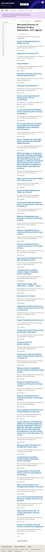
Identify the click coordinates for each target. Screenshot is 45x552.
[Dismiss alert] (43, 2)
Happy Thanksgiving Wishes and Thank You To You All (28, 191)
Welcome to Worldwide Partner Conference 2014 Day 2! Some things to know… (29, 384)
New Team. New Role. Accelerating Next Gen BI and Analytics (29, 75)
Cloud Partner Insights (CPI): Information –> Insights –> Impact (29, 285)
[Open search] (39, 10)
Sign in (42, 10)
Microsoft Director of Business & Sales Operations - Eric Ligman (26, 21)
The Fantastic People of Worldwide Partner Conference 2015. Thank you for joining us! (30, 204)
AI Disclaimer (3, 549)
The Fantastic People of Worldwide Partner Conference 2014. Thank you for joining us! (30, 356)
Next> (18, 536)
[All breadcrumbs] (18, 21)
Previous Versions (11, 549)
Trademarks (9, 551)
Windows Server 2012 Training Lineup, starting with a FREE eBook (30, 331)
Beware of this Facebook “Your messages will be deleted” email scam (30, 486)
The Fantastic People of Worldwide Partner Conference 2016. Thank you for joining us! (30, 111)
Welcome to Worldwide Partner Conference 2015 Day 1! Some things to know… (29, 246)
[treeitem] (8, 25)
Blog (17, 549)
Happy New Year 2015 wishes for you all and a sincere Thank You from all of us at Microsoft (30, 308)
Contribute (22, 549)
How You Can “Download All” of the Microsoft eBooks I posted (29, 259)
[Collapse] (15, 20)
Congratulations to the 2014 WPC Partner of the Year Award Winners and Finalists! (29, 473)
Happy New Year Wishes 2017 (27, 86)
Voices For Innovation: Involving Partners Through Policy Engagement (30, 526)
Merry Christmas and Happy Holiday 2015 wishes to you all (30, 179)
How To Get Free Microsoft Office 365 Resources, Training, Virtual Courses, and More (30, 499)
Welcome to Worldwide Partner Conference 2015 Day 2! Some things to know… (29, 232)
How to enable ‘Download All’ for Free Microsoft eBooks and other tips (30, 411)
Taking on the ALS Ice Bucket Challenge (24, 343)
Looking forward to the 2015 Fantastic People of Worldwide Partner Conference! (27, 272)
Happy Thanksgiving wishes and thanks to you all (28, 42)
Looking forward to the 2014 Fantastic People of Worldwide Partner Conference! (27, 459)
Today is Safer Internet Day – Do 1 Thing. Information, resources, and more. (28, 512)
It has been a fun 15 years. (26, 296)
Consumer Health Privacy (35, 549)
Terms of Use (3, 551)
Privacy (27, 549)
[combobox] (8, 22)
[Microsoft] (2, 10)
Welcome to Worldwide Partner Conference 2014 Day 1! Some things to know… (29, 398)
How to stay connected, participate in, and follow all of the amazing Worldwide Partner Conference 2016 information (29, 126)
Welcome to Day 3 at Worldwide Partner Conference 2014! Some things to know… (30, 370)
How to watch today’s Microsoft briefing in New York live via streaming (28, 98)
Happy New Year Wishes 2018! (27, 53)
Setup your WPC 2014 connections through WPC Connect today (29, 446)
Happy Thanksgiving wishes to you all (30, 320)
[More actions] (43, 21)
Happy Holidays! (22, 63)
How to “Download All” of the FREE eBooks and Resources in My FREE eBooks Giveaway (29, 141)
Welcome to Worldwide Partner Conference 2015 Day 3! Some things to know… (29, 218)
